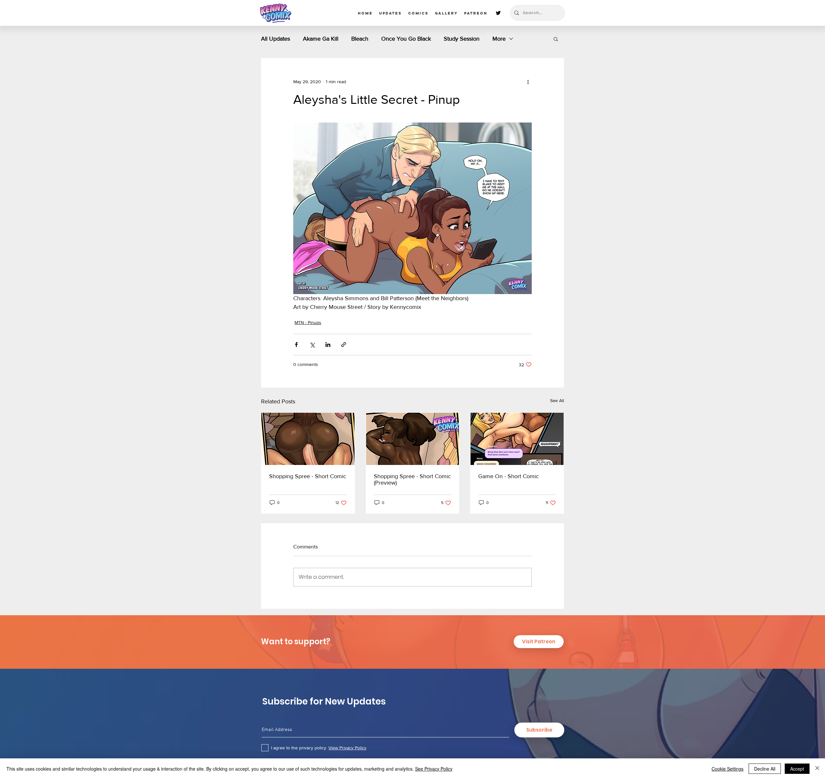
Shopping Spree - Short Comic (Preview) (412, 479)
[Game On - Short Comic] (517, 439)
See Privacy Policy (433, 768)
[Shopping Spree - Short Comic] (307, 439)
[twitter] (498, 13)
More (499, 38)
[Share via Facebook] (296, 344)
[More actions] (528, 81)
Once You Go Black (406, 38)
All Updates (275, 38)
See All (557, 400)
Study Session (462, 38)
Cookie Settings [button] (727, 768)
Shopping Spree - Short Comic (307, 476)
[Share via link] (344, 344)
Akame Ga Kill (320, 38)
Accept (797, 768)
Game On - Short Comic (508, 476)
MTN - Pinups (308, 322)
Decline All (764, 768)
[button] (556, 38)
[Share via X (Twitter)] (312, 344)
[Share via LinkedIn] (328, 344)
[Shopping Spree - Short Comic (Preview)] (412, 439)
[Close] (817, 769)
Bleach (359, 38)
